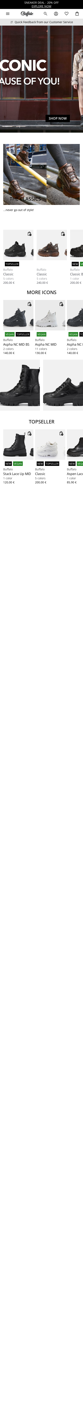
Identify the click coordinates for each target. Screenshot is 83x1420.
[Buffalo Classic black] (18, 245)
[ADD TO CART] (29, 233)
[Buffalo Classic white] (50, 444)
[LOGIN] (56, 14)
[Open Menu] (7, 14)
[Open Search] (45, 14)
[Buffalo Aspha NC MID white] (50, 315)
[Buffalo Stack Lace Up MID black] (18, 444)
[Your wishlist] (66, 14)
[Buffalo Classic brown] (52, 245)
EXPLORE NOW (41, 6)
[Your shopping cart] (77, 14)
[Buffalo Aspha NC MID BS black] (18, 315)
